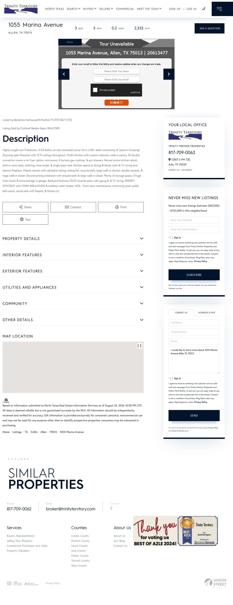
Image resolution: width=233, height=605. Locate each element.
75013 (53, 432)
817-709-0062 (182, 152)
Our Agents (186, 170)
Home (6, 432)
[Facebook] (111, 508)
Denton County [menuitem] (80, 540)
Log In (191, 8)
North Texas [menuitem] (54, 8)
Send (194, 415)
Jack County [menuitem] (78, 550)
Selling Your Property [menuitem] (19, 540)
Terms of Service (178, 431)
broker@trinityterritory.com (70, 509)
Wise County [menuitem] (79, 565)
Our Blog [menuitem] (119, 540)
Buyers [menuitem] (88, 8)
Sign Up (174, 8)
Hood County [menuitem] (79, 545)
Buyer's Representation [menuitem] (20, 535)
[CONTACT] (209, 28)
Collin (34, 432)
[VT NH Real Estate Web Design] (215, 583)
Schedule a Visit (206, 312)
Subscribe (194, 275)
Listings (16, 432)
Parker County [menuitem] (80, 555)
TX (26, 432)
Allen (44, 432)
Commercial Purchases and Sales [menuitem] (27, 545)
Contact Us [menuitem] (120, 545)
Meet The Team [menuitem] (147, 8)
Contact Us (174, 170)
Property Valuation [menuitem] (18, 550)
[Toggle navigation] (222, 9)
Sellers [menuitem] (104, 8)
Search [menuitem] (72, 8)
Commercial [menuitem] (125, 8)
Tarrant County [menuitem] (80, 560)
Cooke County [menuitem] (80, 535)
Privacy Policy (200, 261)
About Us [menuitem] (119, 535)
